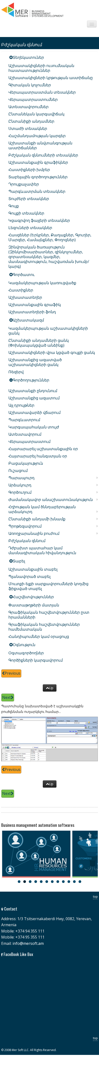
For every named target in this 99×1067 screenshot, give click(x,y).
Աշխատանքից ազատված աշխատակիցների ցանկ (35, 362)
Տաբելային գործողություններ (38, 176)
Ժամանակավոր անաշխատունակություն (50, 499)
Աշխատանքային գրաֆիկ (34, 304)
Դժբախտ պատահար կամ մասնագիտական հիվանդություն (42, 550)
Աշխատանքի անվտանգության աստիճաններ (40, 145)
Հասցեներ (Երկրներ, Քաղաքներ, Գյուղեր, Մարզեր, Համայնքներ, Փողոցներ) (49, 237)
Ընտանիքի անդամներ (31, 121)
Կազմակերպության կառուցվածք (42, 282)
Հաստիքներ (20, 290)
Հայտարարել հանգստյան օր (37, 456)
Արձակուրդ (19, 485)
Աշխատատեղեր (25, 297)
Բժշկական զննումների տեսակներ (43, 155)
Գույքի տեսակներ (26, 213)
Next (6, 697)
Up (51, 688)
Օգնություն (24, 644)
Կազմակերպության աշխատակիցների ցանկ (48, 331)
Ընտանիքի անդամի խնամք (36, 519)
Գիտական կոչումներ (29, 85)
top (95, 896)
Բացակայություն (25, 463)
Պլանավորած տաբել (29, 576)
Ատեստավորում (24, 434)
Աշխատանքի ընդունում (32, 390)
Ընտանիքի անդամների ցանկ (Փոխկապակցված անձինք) (38, 343)
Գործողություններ (31, 380)
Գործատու (24, 274)
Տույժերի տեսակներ (28, 198)
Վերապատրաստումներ (33, 99)
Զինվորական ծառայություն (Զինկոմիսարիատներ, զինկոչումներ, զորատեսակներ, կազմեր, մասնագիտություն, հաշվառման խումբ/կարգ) (48, 256)
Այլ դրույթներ (21, 405)
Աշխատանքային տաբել (32, 569)
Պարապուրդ (21, 477)
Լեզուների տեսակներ (30, 227)
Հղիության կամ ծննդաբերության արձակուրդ (42, 509)
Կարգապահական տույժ (33, 427)
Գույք (13, 206)
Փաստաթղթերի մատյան (33, 605)
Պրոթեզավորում (25, 526)
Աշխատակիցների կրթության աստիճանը (50, 77)
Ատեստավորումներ (28, 106)
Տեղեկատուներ (28, 57)
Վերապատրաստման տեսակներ (42, 92)
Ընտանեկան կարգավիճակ (36, 114)
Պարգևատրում (24, 419)
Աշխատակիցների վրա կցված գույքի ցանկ (51, 352)
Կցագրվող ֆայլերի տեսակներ (39, 220)
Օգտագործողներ (26, 653)
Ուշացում (18, 470)
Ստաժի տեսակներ (27, 128)
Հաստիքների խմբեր (29, 169)
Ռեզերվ (16, 371)
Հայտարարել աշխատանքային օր (43, 448)
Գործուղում (19, 492)
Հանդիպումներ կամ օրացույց (38, 636)
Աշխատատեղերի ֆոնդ (32, 311)
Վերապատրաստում (29, 441)
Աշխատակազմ (28, 320)
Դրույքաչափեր (23, 184)
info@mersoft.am (28, 943)
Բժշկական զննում (26, 540)
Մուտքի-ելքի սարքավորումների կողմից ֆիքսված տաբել (48, 586)
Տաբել (19, 561)
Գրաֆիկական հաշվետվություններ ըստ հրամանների (48, 615)
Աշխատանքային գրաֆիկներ (38, 162)
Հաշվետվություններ (33, 596)
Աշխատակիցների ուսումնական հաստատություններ (41, 68)
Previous (12, 673)
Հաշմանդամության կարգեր (37, 135)
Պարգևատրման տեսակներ (36, 191)
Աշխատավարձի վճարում (34, 412)
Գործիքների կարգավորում (35, 660)
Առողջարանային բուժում (33, 533)
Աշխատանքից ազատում (34, 398)
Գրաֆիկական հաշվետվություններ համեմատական (44, 627)
